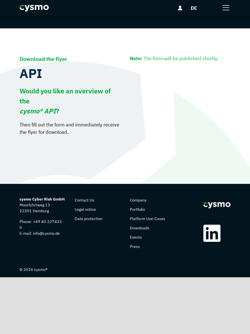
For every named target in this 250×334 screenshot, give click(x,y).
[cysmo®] (34, 8)
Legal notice (85, 209)
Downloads (139, 227)
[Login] (180, 8)
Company (138, 200)
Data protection (89, 218)
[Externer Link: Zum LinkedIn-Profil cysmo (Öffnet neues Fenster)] (213, 233)
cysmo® (41, 269)
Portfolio (137, 209)
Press (135, 246)
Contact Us (84, 200)
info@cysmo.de (46, 233)
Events (136, 237)
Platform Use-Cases (147, 218)
